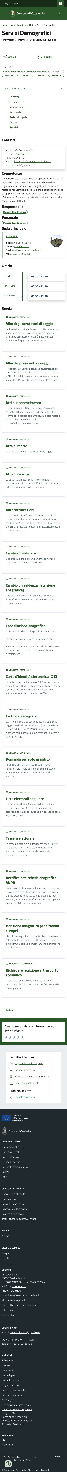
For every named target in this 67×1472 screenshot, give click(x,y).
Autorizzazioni (9, 1199)
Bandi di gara (8, 1375)
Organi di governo (11, 1162)
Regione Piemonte (12, 3)
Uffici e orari (8, 1310)
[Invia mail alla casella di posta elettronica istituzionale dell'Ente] (24, 1295)
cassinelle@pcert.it (21, 165)
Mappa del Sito (22, 1460)
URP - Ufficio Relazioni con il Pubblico (21, 1305)
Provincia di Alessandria (14, 1390)
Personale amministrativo (15, 1167)
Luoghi (5, 1253)
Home (4, 25)
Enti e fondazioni (10, 1157)
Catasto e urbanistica (13, 1204)
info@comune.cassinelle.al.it (26, 250)
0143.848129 (21, 246)
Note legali (7, 1400)
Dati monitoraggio (11, 1456)
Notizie (5, 1236)
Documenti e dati (10, 1152)
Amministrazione (18, 25)
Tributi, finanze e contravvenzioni (19, 1219)
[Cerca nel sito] (57, 13)
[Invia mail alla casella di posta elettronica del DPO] (25, 1332)
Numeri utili (8, 1315)
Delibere (6, 1365)
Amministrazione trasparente (17, 1409)
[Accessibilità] (8, 1463)
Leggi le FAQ (8, 1413)
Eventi (5, 1258)
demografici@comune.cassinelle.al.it (32, 161)
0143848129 (22, 154)
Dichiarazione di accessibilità (16, 1405)
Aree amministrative (12, 1147)
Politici (5, 1172)
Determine (7, 1370)
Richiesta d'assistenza (13, 1424)
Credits (56, 1456)
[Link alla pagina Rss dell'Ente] (4, 1440)
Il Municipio (12, 236)
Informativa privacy (12, 1395)
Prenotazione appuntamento (17, 1420)
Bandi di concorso (11, 1380)
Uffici (31, 25)
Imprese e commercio (13, 1214)
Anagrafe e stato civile (13, 1194)
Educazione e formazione (15, 1209)
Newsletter (8, 1444)
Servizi (36, 1456)
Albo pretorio (8, 1360)
